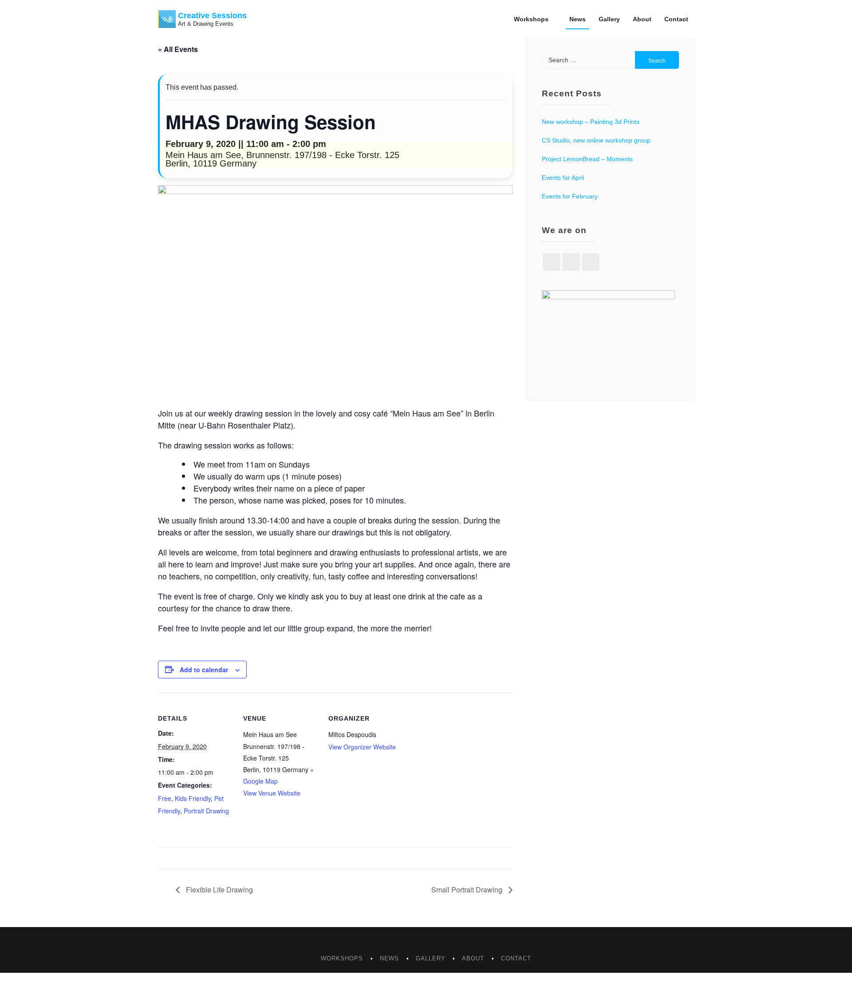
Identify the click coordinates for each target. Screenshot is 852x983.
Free (164, 798)
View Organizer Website (362, 746)
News (577, 19)
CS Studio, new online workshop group (596, 140)
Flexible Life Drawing (218, 889)
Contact (676, 19)
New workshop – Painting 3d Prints (590, 121)
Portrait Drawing (206, 810)
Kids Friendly (193, 798)
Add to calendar (204, 669)
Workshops (531, 19)
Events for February (570, 196)
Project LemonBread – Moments (587, 159)
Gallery (609, 19)
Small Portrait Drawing (467, 889)
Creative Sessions (212, 15)
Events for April (563, 177)
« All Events (178, 49)
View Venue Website (271, 793)
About (642, 19)
